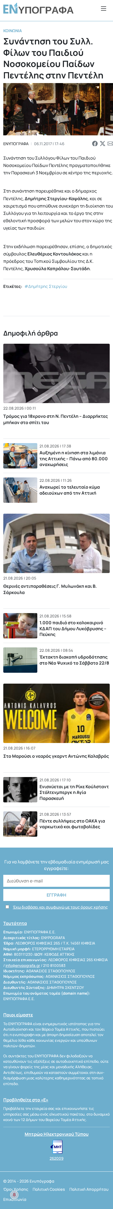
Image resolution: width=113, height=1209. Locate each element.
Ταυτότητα (15, 923)
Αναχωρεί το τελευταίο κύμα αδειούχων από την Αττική (69, 490)
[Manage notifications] (14, 1194)
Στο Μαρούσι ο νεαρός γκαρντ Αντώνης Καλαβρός (56, 756)
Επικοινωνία (14, 1199)
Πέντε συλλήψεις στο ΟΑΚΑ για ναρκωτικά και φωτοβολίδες (72, 824)
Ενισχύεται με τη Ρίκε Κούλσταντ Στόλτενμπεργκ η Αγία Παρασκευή (74, 792)
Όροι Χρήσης (15, 1189)
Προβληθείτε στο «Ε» (25, 1100)
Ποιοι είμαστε (18, 1015)
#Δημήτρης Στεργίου (45, 286)
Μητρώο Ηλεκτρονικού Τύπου (57, 1134)
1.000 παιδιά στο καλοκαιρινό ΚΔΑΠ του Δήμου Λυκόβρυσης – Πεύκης (72, 628)
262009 (56, 1158)
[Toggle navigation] (104, 8)
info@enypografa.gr (22, 965)
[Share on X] (102, 144)
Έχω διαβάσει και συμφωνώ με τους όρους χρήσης (60, 907)
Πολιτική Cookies (49, 1189)
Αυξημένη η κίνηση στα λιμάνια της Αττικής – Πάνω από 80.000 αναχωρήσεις (73, 458)
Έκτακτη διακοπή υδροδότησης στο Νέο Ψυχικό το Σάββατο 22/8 (74, 660)
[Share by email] (110, 144)
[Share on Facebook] (95, 144)
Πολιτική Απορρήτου (89, 1189)
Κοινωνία (12, 30)
